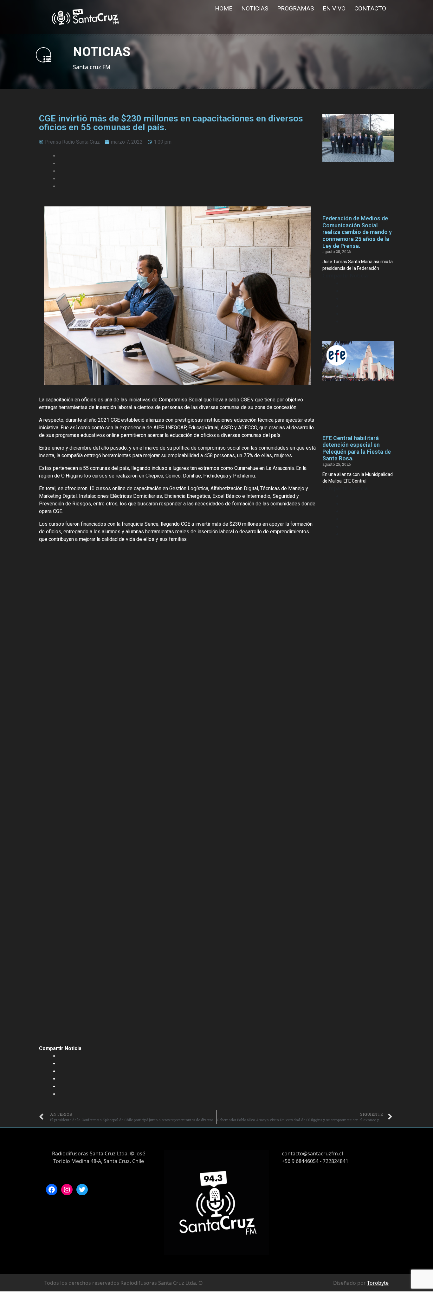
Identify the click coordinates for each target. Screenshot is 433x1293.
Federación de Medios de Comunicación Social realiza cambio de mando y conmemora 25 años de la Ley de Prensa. (357, 232)
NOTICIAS (254, 8)
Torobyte (378, 1282)
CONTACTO (370, 8)
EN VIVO (334, 8)
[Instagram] (67, 1189)
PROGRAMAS (295, 8)
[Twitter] (82, 1189)
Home (223, 8)
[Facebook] (51, 1189)
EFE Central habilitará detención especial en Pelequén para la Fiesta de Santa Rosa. (356, 448)
